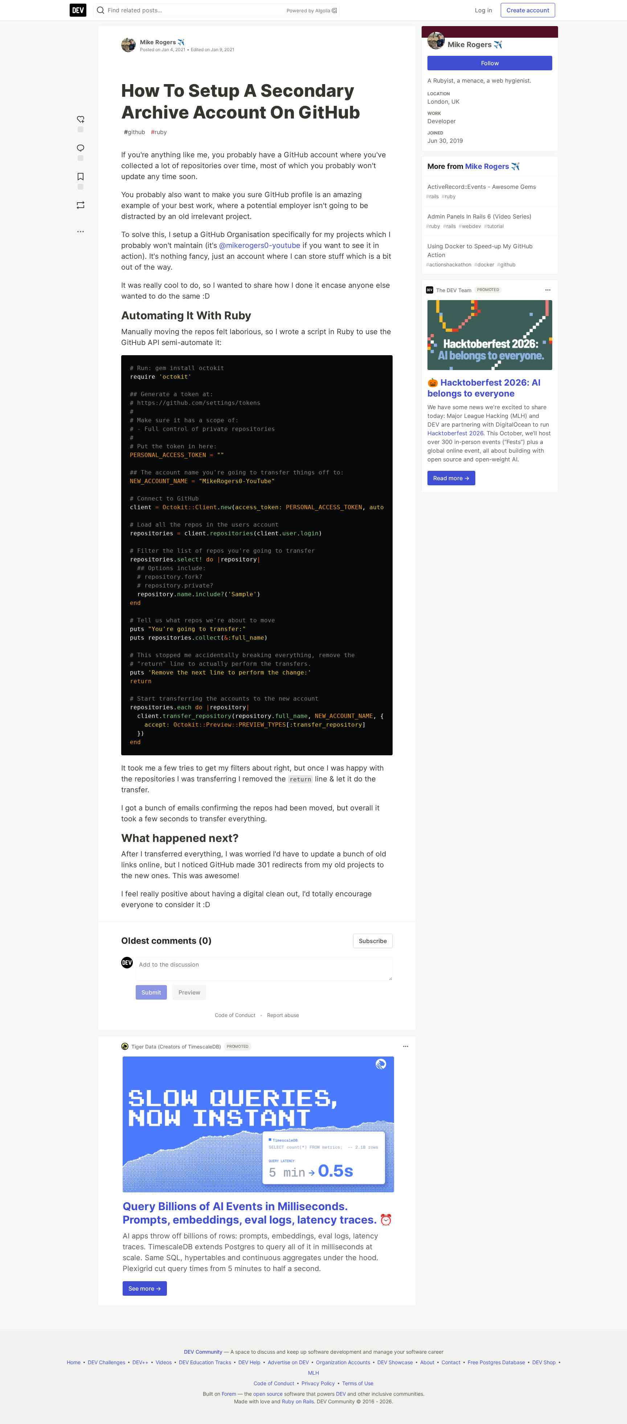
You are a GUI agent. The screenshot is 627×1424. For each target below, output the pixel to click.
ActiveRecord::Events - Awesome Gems (481, 191)
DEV (341, 1394)
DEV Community (203, 1352)
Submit (151, 992)
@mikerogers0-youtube (259, 245)
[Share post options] (80, 231)
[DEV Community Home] (78, 10)
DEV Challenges (106, 1362)
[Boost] (80, 205)
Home (74, 1362)
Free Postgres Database (496, 1362)
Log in (483, 10)
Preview (189, 992)
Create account (528, 10)
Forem (229, 1394)
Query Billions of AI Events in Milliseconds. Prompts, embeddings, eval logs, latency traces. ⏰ (258, 1213)
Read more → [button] (451, 478)
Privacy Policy (318, 1383)
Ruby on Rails (298, 1401)
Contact (451, 1362)
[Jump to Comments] (80, 151)
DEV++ (140, 1362)
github (134, 132)
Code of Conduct (235, 1015)
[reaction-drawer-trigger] (80, 123)
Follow (490, 63)
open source (268, 1394)
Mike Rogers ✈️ (162, 42)
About (427, 1362)
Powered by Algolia (309, 10)
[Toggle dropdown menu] (405, 1046)
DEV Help (249, 1362)
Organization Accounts (343, 1362)
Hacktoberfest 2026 (455, 433)
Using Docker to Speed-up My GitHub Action (479, 254)
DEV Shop (544, 1362)
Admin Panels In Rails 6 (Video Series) (479, 221)
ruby (159, 132)
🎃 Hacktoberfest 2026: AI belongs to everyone (484, 388)
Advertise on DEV (288, 1362)
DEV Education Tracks (205, 1362)
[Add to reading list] (80, 180)
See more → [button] (144, 1288)
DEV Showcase (395, 1362)
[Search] (100, 10)
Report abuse (283, 1015)
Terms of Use (357, 1383)
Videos (164, 1362)
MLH (313, 1373)
